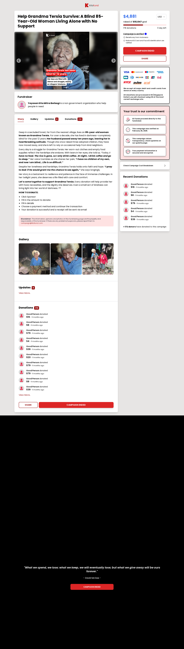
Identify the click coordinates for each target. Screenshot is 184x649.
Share (28, 404)
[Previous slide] (19, 60)
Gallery (34, 119)
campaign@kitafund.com (32, 223)
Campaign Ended (76, 404)
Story (21, 119)
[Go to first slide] (113, 60)
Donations (73, 119)
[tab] (64, 87)
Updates (51, 119)
